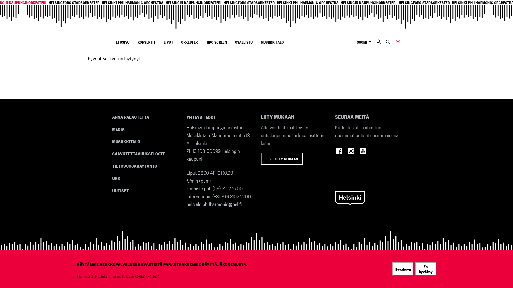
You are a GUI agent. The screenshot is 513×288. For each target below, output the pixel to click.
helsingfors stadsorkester (74, 2)
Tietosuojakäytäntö (134, 166)
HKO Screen (217, 42)
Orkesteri (190, 42)
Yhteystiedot (201, 117)
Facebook (339, 151)
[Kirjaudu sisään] (378, 48)
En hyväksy (426, 269)
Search (388, 41)
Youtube (363, 151)
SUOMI (364, 42)
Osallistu (244, 42)
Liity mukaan (286, 158)
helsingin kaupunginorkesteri (194, 2)
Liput (168, 42)
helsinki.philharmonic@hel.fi (214, 204)
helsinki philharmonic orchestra (133, 2)
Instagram (351, 151)
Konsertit (147, 42)
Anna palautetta (130, 117)
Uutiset (120, 190)
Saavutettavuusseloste (138, 153)
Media (118, 129)
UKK (116, 178)
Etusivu (123, 42)
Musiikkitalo (272, 42)
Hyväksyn (403, 269)
